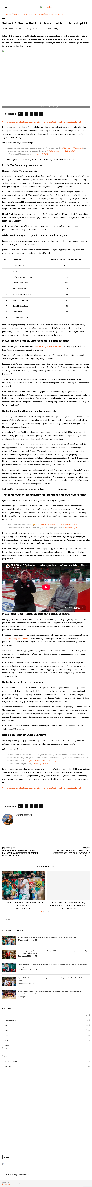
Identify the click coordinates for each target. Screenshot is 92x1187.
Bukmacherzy (47, 1020)
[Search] (85, 7)
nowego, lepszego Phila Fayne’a (16, 638)
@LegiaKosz (67, 148)
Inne (47, 1030)
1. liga (47, 1015)
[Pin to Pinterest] (36, 114)
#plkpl (49, 151)
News (7, 1045)
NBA (47, 1040)
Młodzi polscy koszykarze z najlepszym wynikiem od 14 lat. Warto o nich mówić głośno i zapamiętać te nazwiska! (50, 993)
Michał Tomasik (14, 29)
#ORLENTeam (48, 525)
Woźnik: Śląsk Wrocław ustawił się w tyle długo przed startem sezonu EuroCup (47, 937)
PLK (3, 19)
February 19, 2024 (41, 154)
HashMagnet (6, 1184)
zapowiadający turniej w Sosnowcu (48, 346)
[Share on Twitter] (31, 114)
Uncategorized (47, 1061)
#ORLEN (38, 525)
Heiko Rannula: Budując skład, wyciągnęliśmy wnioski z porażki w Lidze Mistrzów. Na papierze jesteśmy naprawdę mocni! (53, 965)
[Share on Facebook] (26, 114)
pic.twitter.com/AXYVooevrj (45, 760)
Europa (47, 1025)
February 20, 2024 (41, 763)
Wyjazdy (47, 1066)
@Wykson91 (78, 148)
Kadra (47, 1035)
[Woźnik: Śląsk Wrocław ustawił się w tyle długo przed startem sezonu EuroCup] (23, 885)
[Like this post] (21, 114)
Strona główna (11, 14)
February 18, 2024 (72, 528)
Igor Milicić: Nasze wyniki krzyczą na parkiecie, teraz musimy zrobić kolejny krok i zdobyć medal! (51, 979)
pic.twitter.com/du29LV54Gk (63, 151)
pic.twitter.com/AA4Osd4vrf (65, 525)
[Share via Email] (41, 114)
